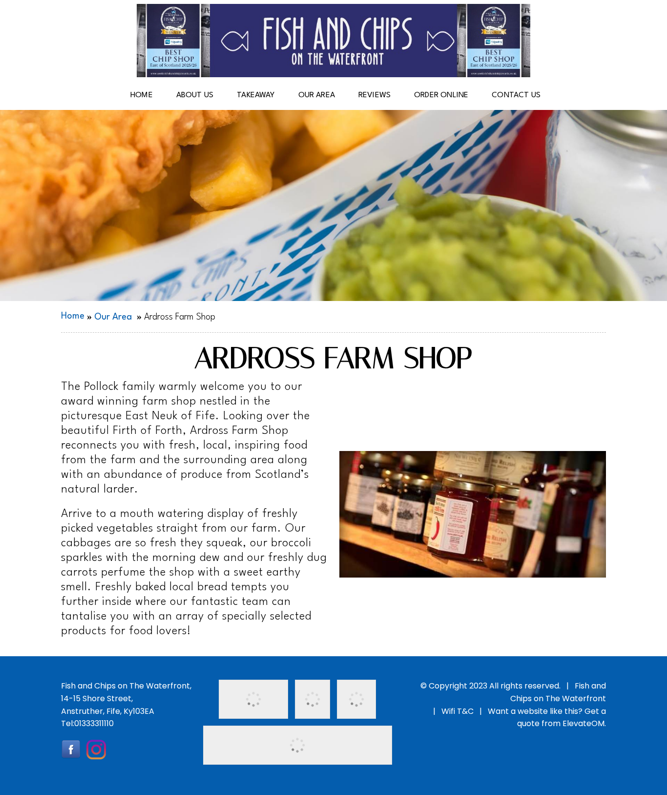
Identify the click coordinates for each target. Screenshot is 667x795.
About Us (194, 95)
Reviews (374, 95)
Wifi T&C (457, 711)
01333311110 (94, 723)
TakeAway (255, 95)
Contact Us (516, 95)
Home (141, 95)
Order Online (441, 95)
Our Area (316, 95)
